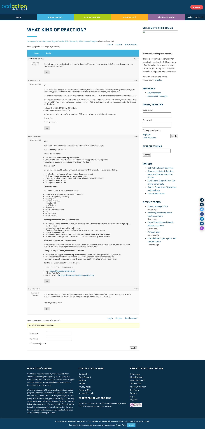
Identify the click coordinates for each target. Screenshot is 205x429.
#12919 (136, 59)
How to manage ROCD (158, 206)
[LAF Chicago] (14, 7)
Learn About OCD (92, 17)
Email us (158, 79)
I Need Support (55, 17)
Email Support (85, 377)
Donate (133, 393)
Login (189, 17)
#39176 (136, 289)
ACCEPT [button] (131, 425)
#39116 (136, 136)
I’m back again (154, 232)
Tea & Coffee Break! (156, 193)
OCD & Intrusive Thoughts (88, 41)
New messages (154, 92)
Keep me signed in (39, 344)
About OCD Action (166, 17)
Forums (39, 41)
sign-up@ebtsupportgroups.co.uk (62, 271)
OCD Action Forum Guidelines (161, 167)
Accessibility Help (86, 393)
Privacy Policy (85, 386)
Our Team (134, 390)
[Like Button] (47, 72)
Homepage (31, 41)
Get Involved (129, 17)
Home (18, 17)
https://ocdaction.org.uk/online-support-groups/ (76, 275)
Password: (34, 339)
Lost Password (131, 44)
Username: (34, 333)
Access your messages (158, 96)
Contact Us (84, 374)
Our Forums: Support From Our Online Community (60, 41)
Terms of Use (85, 390)
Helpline (82, 380)
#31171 (136, 80)
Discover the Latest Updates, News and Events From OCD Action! (160, 174)
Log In (110, 44)
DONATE (196, 7)
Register (199, 17)
